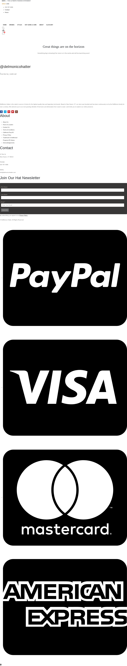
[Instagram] (16, 111)
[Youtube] (12, 111)
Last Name (4, 194)
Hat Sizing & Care (31, 25)
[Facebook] (1, 111)
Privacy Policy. (23, 215)
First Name (4, 187)
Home (5, 25)
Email (3, 202)
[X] (5, 111)
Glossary (49, 25)
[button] (3, 28)
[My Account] (3, 30)
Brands (11, 25)
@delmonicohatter (15, 67)
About (41, 25)
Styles (19, 25)
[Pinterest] (9, 111)
